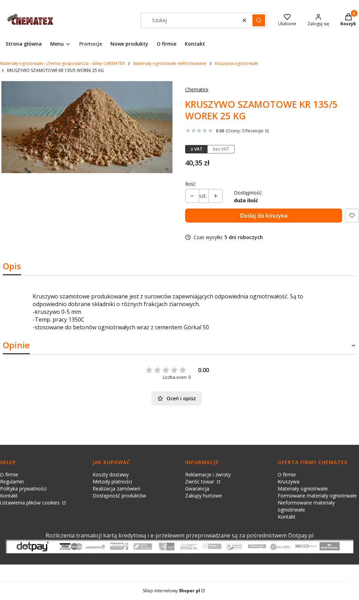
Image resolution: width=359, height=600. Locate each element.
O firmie (9, 474)
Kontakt (9, 495)
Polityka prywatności (23, 488)
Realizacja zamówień (117, 488)
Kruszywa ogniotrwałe (236, 63)
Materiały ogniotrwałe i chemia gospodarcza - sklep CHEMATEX (62, 63)
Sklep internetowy (171, 591)
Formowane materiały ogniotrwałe (317, 495)
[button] (258, 20)
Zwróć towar (200, 481)
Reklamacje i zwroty (208, 474)
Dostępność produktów (119, 495)
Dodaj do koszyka (263, 215)
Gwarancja (197, 488)
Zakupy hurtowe (203, 495)
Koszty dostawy (111, 474)
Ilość (190, 183)
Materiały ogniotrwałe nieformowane (169, 63)
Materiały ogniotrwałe (303, 488)
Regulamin (12, 481)
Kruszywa (288, 481)
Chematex (196, 89)
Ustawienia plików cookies (30, 502)
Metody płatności (112, 481)
